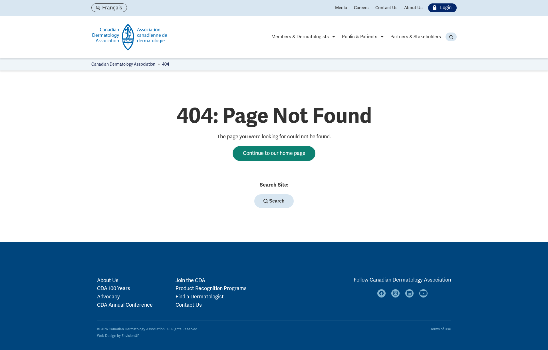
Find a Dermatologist (200, 297)
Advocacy (108, 297)
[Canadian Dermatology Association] (129, 37)
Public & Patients (359, 37)
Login (446, 8)
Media (341, 7)
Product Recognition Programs (211, 288)
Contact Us (386, 7)
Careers (361, 7)
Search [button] (276, 201)
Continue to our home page (274, 153)
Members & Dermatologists (300, 37)
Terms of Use (440, 329)
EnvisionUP (130, 336)
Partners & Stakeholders (415, 37)
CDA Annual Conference (125, 305)
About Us (413, 7)
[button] (451, 37)
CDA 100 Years (113, 288)
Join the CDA (190, 280)
